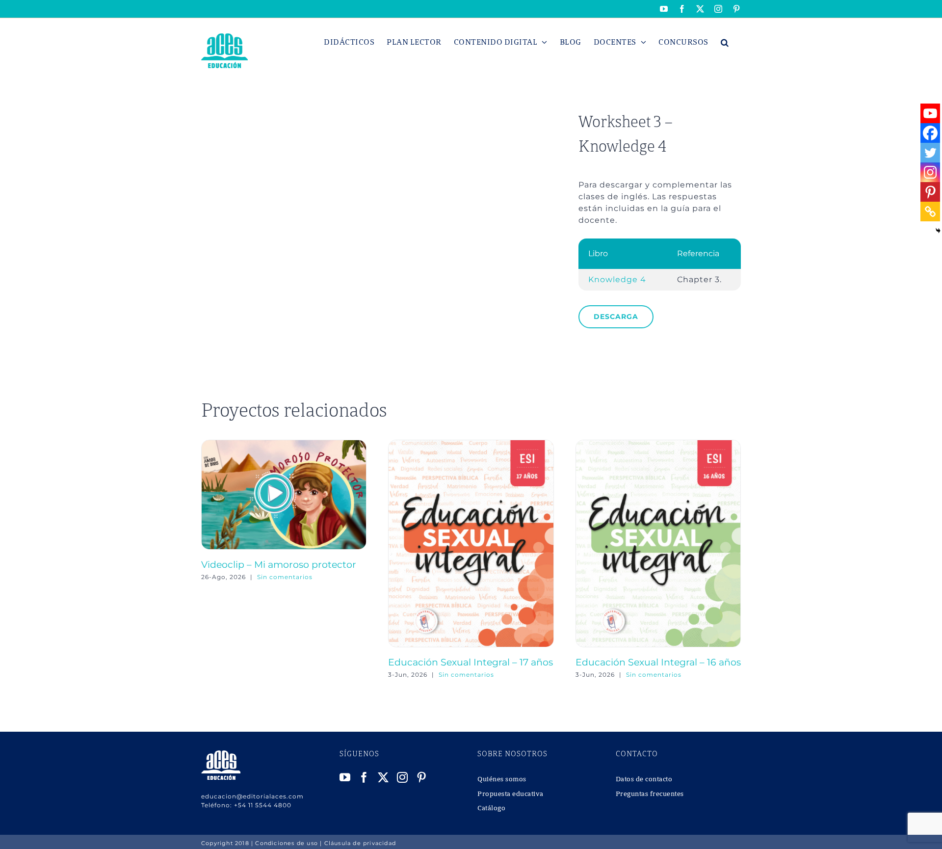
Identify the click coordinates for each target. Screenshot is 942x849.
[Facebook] (930, 133)
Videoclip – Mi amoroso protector (278, 564)
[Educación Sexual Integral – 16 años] (658, 444)
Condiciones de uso (286, 843)
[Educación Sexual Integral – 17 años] (470, 444)
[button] (725, 42)
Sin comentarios (285, 577)
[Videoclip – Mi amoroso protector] (283, 444)
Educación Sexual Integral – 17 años (470, 662)
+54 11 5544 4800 (262, 805)
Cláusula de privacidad (360, 843)
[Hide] (938, 231)
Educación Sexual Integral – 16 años (658, 662)
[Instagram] (930, 172)
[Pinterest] (930, 192)
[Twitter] (930, 152)
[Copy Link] (930, 211)
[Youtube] (930, 113)
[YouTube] (345, 777)
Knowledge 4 (617, 279)
